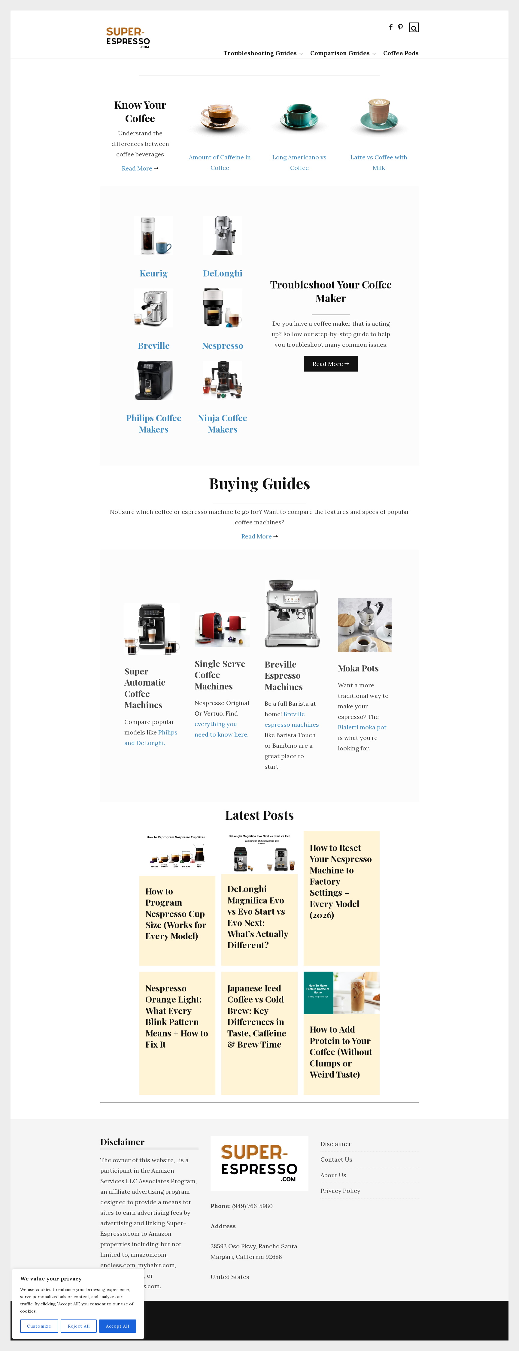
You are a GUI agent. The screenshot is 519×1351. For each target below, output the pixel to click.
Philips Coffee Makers (153, 423)
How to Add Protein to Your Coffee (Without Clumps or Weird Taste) (341, 1051)
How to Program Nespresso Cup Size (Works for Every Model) (175, 913)
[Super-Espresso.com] (128, 51)
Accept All (117, 1326)
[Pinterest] (400, 29)
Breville (154, 345)
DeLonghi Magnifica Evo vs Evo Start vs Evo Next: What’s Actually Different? (257, 916)
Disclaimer (335, 1143)
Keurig (154, 273)
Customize (39, 1326)
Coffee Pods (401, 53)
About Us (333, 1175)
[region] (78, 1304)
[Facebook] (391, 29)
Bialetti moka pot (362, 727)
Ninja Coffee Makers (222, 423)
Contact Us (336, 1159)
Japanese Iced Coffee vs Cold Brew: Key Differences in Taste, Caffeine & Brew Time (256, 1016)
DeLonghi (222, 273)
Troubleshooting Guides (260, 53)
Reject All (79, 1326)
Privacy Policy (340, 1190)
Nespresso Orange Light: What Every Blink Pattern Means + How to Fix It (176, 1016)
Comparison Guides (340, 53)
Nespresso (222, 345)
